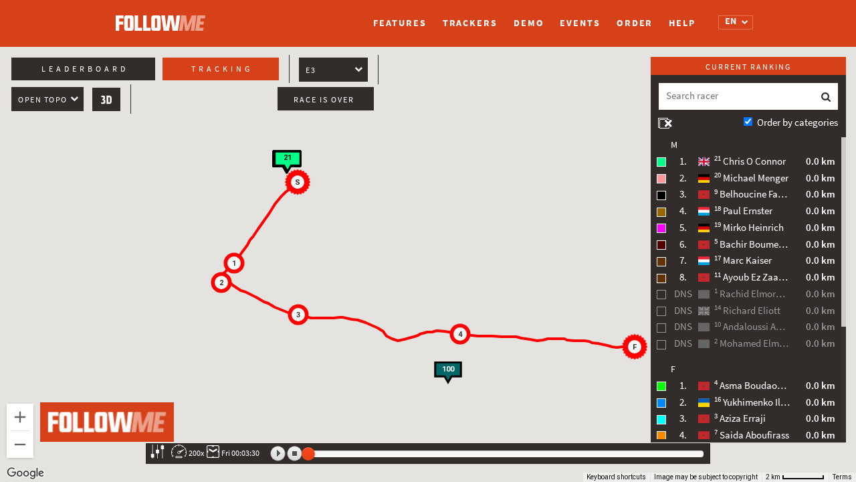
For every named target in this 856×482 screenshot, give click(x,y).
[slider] (308, 454)
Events (580, 23)
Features (399, 23)
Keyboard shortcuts (616, 477)
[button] (299, 184)
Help (682, 23)
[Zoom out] (20, 444)
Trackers (470, 23)
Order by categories (797, 122)
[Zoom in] (20, 417)
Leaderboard (84, 69)
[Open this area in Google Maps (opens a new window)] (25, 473)
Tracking (222, 69)
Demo (529, 23)
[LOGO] (164, 16)
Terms (842, 477)
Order (635, 23)
